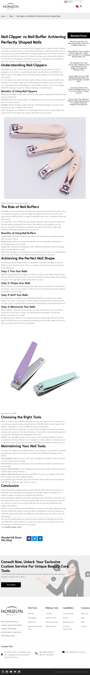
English (70, 1)
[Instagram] (3, 671)
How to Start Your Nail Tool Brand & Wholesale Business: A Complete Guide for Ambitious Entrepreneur (79, 101)
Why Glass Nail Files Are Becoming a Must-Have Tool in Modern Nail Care (78, 43)
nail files (8, 527)
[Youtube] (11, 671)
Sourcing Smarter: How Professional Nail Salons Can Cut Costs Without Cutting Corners (78, 90)
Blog (11, 16)
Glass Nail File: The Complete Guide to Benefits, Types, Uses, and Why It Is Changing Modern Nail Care (79, 54)
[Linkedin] (19, 671)
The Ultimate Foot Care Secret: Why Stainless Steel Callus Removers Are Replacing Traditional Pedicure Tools (78, 66)
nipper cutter (17, 527)
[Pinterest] (7, 671)
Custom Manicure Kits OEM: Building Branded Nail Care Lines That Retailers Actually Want (78, 78)
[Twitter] (15, 671)
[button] (84, 6)
